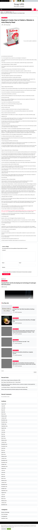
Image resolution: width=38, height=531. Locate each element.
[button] (33, 9)
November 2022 (4, 486)
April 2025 (3, 436)
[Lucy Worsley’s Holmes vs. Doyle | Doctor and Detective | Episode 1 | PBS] (16, 1)
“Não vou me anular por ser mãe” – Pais (21, 341)
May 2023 (3, 474)
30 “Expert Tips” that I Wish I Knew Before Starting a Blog (23, 310)
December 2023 (4, 460)
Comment (4, 250)
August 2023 (3, 468)
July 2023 (3, 470)
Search (2, 370)
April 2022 (3, 496)
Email (20, 262)
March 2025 (3, 438)
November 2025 (4, 422)
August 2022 (3, 492)
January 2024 (3, 458)
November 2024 (4, 446)
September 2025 (4, 426)
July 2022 (3, 494)
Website (3, 267)
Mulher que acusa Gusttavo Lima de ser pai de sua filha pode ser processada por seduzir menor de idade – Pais (24, 363)
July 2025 (3, 430)
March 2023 (3, 478)
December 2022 (4, 484)
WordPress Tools (4, 17)
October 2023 (3, 464)
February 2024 (4, 456)
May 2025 (3, 434)
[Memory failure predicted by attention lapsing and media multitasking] (21, 1)
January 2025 (3, 442)
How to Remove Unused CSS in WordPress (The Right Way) (24, 320)
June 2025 (3, 432)
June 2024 (3, 448)
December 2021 (4, 504)
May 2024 (3, 450)
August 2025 (3, 428)
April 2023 (3, 476)
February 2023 (4, 480)
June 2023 (3, 472)
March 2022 (3, 498)
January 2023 (3, 482)
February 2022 (4, 500)
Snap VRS (19, 4)
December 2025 (4, 420)
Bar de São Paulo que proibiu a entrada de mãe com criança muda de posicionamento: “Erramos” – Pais (24, 331)
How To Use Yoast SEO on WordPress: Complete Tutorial (23, 353)
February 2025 (3, 440)
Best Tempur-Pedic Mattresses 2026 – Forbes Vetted (10, 382)
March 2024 (3, 454)
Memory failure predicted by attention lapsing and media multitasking (14, 389)
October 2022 (3, 488)
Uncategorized (4, 516)
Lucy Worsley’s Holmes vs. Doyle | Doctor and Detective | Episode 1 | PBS (14, 387)
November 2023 (4, 462)
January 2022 (3, 502)
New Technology (4, 280)
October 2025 (3, 424)
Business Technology (5, 512)
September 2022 (4, 490)
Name (3, 262)
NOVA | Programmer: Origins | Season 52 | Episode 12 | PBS (10, 380)
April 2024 (3, 452)
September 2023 (4, 466)
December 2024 (4, 444)
